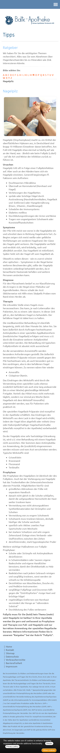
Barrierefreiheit (14, 663)
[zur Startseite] (30, 20)
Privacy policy (12, 746)
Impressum (11, 666)
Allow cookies (49, 750)
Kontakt (10, 649)
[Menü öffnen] (55, 4)
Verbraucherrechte (15, 659)
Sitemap (10, 653)
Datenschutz (12, 656)
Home (9, 646)
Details (49, 743)
